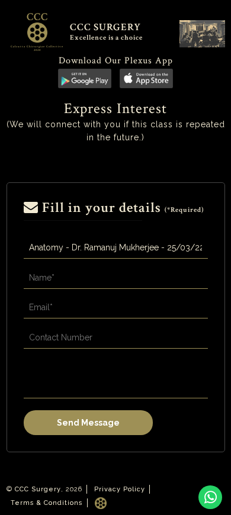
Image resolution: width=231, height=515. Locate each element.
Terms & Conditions (47, 503)
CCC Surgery (38, 489)
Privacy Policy (119, 489)
